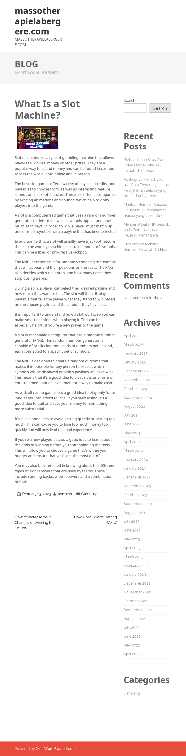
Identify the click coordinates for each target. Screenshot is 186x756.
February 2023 (136, 565)
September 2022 (138, 610)
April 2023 (132, 548)
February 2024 (136, 459)
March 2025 (133, 344)
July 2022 (132, 627)
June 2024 (132, 424)
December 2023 (137, 477)
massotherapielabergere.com (38, 21)
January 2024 (135, 468)
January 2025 (135, 362)
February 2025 (136, 353)
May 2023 (132, 539)
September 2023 (138, 504)
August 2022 (134, 619)
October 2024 (135, 389)
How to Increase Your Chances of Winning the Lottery (34, 522)
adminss (65, 494)
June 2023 (132, 530)
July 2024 (132, 415)
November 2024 (137, 380)
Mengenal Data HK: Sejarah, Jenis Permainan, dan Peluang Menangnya (147, 229)
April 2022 (132, 654)
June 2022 (132, 636)
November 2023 (137, 486)
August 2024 (134, 406)
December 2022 (137, 583)
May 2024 (132, 433)
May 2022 (132, 645)
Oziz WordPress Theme (56, 748)
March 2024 (134, 451)
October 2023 (135, 495)
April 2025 (132, 336)
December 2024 (137, 371)
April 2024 (132, 442)
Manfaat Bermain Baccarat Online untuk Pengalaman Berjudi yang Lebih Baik (146, 210)
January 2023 (135, 574)
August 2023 (134, 512)
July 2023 (132, 521)
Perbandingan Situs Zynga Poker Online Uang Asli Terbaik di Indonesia (146, 165)
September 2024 (138, 397)
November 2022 (137, 592)
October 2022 (135, 601)
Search (129, 100)
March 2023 (133, 557)
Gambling (89, 494)
